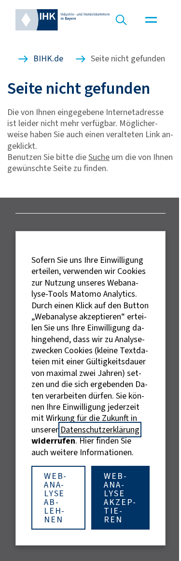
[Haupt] (151, 20)
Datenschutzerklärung (99, 429)
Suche (99, 157)
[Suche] (121, 20)
